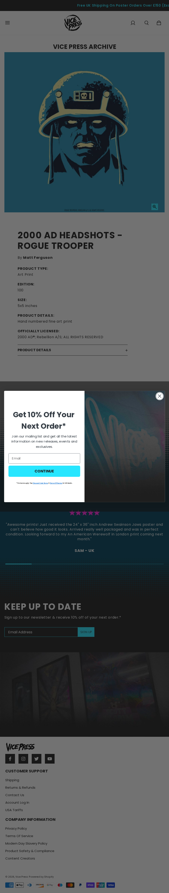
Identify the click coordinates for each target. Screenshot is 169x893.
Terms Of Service (56, 483)
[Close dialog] (159, 396)
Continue (44, 471)
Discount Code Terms (40, 483)
